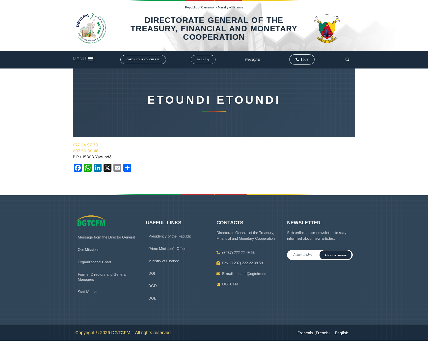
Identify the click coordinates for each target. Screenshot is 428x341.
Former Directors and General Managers (102, 276)
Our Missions (89, 249)
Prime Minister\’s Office (167, 248)
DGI (151, 273)
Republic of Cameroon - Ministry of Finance (214, 7)
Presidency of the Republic (170, 236)
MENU (79, 58)
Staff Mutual (87, 292)
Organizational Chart (94, 262)
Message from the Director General (106, 237)
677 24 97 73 (85, 144)
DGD (152, 286)
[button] (90, 58)
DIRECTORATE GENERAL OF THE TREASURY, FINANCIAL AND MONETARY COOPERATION (214, 28)
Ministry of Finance (163, 261)
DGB (152, 298)
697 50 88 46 (86, 150)
